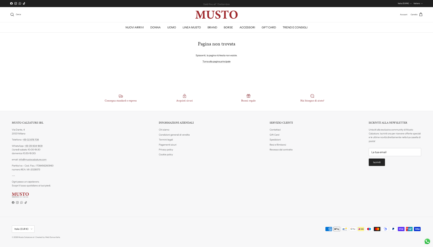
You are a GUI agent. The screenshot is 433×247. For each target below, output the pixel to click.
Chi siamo (164, 129)
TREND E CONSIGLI (295, 27)
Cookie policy (166, 154)
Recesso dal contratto (281, 149)
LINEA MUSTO (192, 27)
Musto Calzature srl (26, 237)
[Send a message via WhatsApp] (427, 241)
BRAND (212, 27)
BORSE (228, 27)
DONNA (155, 27)
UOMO (171, 27)
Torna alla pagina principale (216, 61)
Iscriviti (377, 162)
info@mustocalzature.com (33, 159)
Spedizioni (275, 139)
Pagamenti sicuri (167, 144)
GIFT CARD (269, 27)
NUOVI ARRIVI (135, 27)
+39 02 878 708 (30, 139)
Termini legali (166, 139)
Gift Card (274, 134)
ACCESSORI (247, 27)
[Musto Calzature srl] (216, 14)
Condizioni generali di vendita (174, 134)
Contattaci (275, 129)
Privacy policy (166, 149)
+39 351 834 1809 (34, 145)
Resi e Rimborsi (278, 144)
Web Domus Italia (52, 237)
